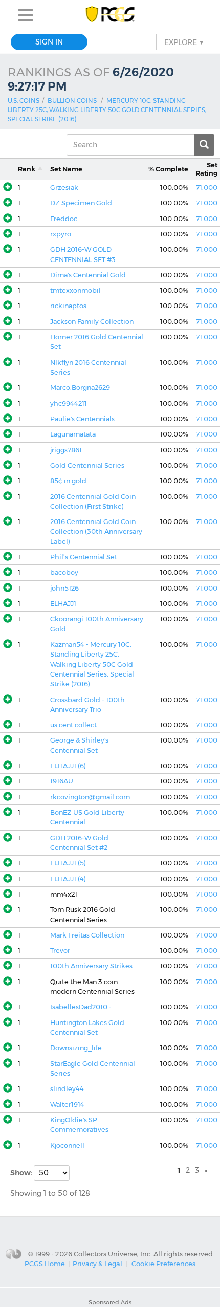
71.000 (206, 187)
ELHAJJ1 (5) (68, 863)
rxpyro (60, 234)
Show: (22, 1173)
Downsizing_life (76, 1048)
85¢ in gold (68, 481)
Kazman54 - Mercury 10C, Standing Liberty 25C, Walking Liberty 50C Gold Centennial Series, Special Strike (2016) (92, 664)
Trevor (60, 950)
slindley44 (67, 1089)
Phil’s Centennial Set (83, 557)
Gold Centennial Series (87, 465)
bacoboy (64, 572)
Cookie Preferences (163, 1263)
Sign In (49, 42)
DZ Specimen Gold (81, 203)
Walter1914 (67, 1104)
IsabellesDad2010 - (81, 1007)
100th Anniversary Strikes (91, 966)
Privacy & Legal (97, 1263)
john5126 (64, 588)
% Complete (168, 169)
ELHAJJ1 (63, 603)
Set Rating (206, 169)
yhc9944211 (68, 403)
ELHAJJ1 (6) (68, 766)
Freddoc (63, 219)
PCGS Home (45, 1263)
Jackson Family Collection (92, 321)
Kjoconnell (67, 1145)
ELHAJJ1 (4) (68, 879)
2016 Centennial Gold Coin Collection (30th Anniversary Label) (96, 532)
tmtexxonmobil (75, 290)
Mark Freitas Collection (87, 935)
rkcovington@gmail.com (90, 797)
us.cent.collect (73, 725)
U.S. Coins (23, 100)
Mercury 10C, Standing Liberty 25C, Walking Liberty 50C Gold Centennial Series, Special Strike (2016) (107, 110)
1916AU (61, 781)
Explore (184, 42)
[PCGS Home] (110, 15)
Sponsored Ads (110, 1302)
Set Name (66, 169)
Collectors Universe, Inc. (113, 1253)
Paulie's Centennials (82, 419)
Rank (26, 169)
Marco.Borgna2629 (80, 387)
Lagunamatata (73, 434)
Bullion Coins (72, 100)
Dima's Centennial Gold (88, 275)
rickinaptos (68, 306)
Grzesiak (64, 187)
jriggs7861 (66, 450)
